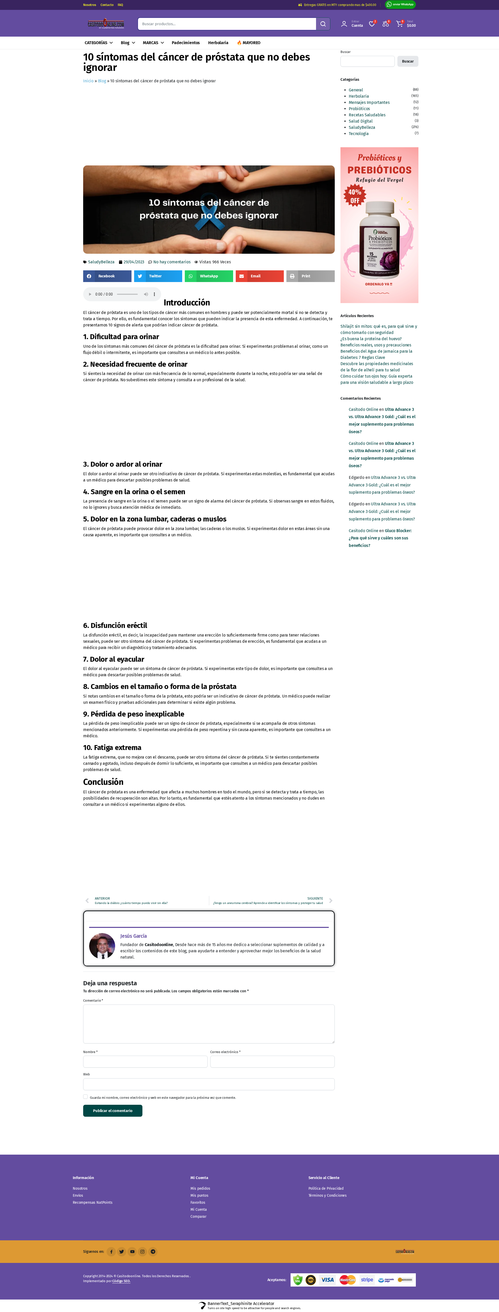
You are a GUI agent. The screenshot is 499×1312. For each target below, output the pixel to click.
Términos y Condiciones (327, 1195)
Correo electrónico (225, 1052)
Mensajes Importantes (369, 102)
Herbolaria (218, 42)
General (356, 90)
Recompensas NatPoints (93, 1202)
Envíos (78, 1195)
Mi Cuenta (199, 1209)
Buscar (345, 52)
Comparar (198, 1216)
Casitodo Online (363, 409)
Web (86, 1074)
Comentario (93, 1000)
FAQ (120, 5)
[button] (405, 24)
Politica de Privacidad (326, 1188)
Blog (125, 42)
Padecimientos (186, 42)
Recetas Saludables (367, 114)
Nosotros (89, 5)
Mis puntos (199, 1195)
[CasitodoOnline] (105, 24)
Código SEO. (121, 1281)
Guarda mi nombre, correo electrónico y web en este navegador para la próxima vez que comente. (163, 1098)
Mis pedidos (200, 1188)
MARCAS (150, 42)
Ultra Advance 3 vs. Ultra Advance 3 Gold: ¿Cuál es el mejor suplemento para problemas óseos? (382, 485)
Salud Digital (361, 121)
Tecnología (359, 133)
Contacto (107, 5)
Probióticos (359, 108)
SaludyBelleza (101, 261)
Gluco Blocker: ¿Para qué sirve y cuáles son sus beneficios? (380, 538)
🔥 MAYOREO (249, 42)
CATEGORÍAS (96, 42)
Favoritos (198, 1202)
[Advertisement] (209, 125)
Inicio (88, 80)
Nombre (90, 1052)
